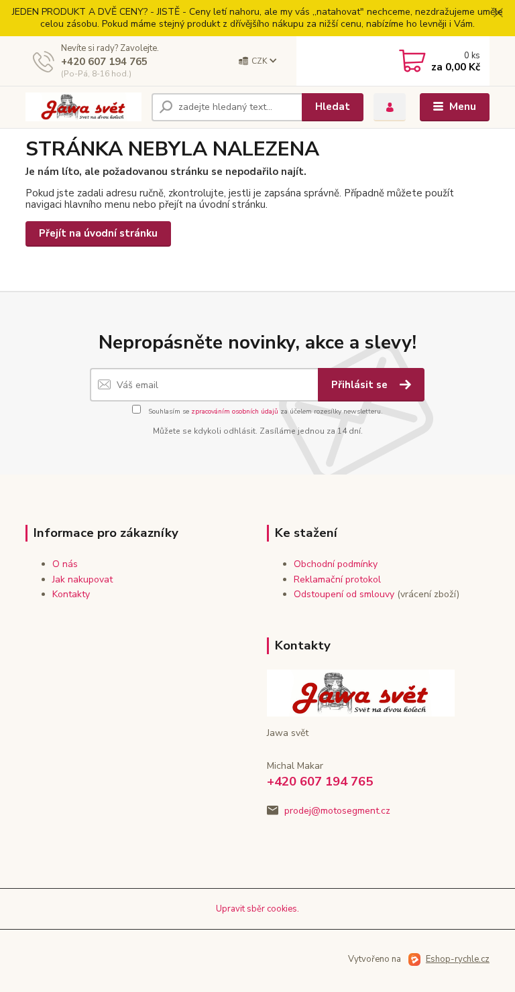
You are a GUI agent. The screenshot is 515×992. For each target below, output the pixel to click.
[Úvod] (83, 106)
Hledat (332, 106)
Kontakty (71, 594)
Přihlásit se (360, 384)
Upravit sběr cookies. (257, 909)
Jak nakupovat (82, 579)
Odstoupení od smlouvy (344, 594)
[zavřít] (498, 13)
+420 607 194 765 (104, 61)
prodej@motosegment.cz (337, 810)
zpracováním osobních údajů (234, 411)
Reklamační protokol (337, 579)
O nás (65, 564)
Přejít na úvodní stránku (98, 233)
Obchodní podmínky (336, 564)
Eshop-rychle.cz (458, 959)
